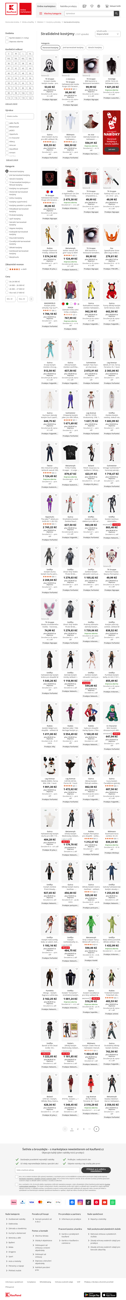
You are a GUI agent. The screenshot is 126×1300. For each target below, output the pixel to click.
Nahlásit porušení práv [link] (42, 1268)
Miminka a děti (15, 1238)
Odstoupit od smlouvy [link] (40, 1255)
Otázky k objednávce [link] (43, 1240)
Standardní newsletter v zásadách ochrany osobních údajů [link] (37, 1178)
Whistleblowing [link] (45, 1282)
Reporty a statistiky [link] (98, 1219)
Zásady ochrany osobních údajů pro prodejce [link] (105, 1241)
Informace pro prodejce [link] (71, 1219)
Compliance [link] (31, 1282)
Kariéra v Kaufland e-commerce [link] (70, 1241)
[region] (21, 167)
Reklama (44, 75)
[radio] (18, 171)
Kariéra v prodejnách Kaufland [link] (70, 1235)
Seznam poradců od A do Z (43, 1220)
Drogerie (12, 1252)
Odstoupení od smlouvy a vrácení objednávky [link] (42, 1248)
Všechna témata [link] (41, 1236)
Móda (11, 1247)
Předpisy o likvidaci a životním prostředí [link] (98, 1282)
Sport (11, 1256)
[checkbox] (18, 38)
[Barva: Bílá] (71, 303)
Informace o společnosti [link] (14, 1282)
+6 (78, 304)
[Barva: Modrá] (51, 191)
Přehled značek (15, 1270)
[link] (68, 6)
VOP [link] (78, 1282)
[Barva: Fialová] (75, 303)
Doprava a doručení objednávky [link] (43, 1262)
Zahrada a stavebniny (17, 1228)
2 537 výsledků (82, 34)
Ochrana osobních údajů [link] (64, 1282)
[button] (50, 47)
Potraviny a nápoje (16, 1266)
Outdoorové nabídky (17, 1219)
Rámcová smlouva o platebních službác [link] (103, 1235)
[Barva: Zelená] (67, 303)
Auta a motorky (15, 1261)
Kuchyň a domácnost (17, 1233)
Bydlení (12, 1242)
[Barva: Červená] (47, 191)
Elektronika (13, 1224)
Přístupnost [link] (9, 1287)
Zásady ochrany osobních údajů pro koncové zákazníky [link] (105, 1248)
